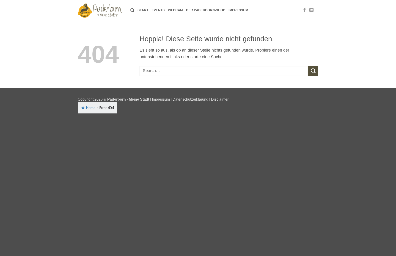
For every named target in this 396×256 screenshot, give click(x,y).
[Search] (132, 10)
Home (91, 108)
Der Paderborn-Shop (205, 10)
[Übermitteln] (313, 71)
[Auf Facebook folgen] (304, 10)
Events (158, 10)
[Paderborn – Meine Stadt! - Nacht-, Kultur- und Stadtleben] (101, 10)
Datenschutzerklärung (190, 99)
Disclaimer (219, 99)
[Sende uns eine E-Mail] (311, 10)
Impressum (238, 10)
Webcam (175, 10)
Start (143, 10)
